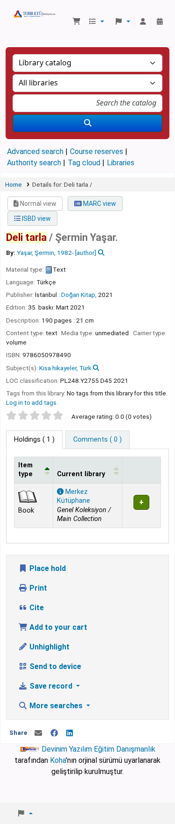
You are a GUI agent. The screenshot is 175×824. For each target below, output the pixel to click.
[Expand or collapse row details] (141, 505)
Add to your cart (57, 627)
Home (13, 184)
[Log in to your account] (143, 22)
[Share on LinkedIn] (69, 733)
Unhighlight (49, 646)
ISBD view (36, 218)
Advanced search (35, 151)
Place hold (47, 568)
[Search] (87, 123)
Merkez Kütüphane (73, 496)
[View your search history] (160, 22)
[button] (76, 22)
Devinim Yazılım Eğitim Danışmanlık (98, 749)
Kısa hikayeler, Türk (65, 368)
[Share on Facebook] (54, 733)
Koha (58, 760)
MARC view (99, 203)
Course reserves (96, 151)
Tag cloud (84, 162)
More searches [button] (56, 705)
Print (37, 588)
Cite (36, 607)
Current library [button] (81, 474)
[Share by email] (38, 733)
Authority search (34, 162)
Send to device (54, 666)
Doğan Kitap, (79, 294)
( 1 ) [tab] (34, 440)
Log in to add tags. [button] (32, 402)
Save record (51, 686)
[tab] (97, 439)
